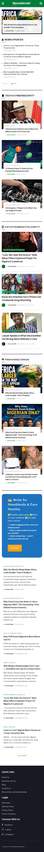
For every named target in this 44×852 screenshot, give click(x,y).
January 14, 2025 (23, 483)
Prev (6, 83)
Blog (4, 785)
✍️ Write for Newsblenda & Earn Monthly (22, 504)
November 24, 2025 (21, 686)
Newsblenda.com (19, 846)
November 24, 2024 (24, 305)
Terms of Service (9, 814)
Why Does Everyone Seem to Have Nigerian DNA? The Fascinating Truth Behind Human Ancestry (21, 434)
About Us (5, 777)
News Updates (10, 126)
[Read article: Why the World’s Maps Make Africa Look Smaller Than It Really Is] (22, 378)
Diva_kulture (11, 135)
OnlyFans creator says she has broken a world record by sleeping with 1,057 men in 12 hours (21, 476)
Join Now (15, 548)
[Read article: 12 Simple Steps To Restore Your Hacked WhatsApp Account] (22, 154)
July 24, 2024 (21, 174)
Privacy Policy (7, 810)
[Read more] (37, 589)
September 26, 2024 (25, 344)
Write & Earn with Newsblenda (14, 792)
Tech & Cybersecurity (13, 165)
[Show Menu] (3, 3)
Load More (22, 756)
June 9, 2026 (21, 440)
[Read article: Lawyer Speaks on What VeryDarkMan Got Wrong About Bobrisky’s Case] (22, 323)
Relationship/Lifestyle (14, 20)
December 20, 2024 (11, 59)
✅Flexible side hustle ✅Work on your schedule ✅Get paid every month (22, 517)
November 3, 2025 (10, 50)
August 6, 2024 (22, 135)
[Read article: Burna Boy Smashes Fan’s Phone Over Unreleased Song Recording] (22, 284)
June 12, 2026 (20, 31)
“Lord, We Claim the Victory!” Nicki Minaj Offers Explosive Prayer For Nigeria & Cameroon (19, 258)
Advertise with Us (9, 781)
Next (13, 83)
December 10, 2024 (11, 68)
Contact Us (6, 788)
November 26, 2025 (21, 653)
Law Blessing (10, 31)
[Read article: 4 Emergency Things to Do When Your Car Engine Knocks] (22, 193)
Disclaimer (6, 803)
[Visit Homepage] (22, 3)
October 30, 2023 (23, 213)
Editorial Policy (8, 806)
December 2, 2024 (10, 77)
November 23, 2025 (24, 266)
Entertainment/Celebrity (14, 250)
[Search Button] (41, 3)
